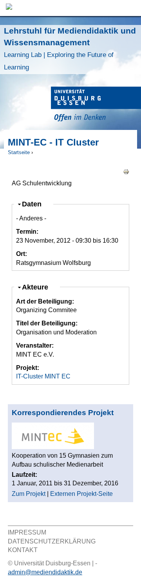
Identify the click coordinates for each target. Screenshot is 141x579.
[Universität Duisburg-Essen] (96, 105)
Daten (35, 204)
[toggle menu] (131, 8)
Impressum (27, 532)
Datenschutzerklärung (52, 541)
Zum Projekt (28, 493)
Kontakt (23, 550)
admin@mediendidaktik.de (45, 572)
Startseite (19, 152)
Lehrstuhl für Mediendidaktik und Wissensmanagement (70, 48)
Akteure (38, 287)
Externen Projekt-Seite (81, 493)
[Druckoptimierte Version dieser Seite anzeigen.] (126, 171)
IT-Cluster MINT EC (43, 376)
